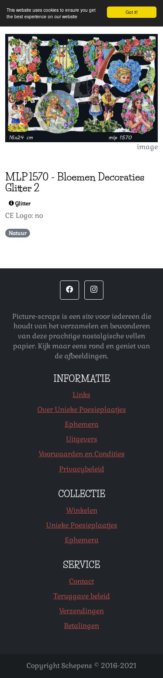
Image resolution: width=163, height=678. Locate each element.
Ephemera (82, 424)
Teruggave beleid (81, 596)
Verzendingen (81, 610)
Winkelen (81, 510)
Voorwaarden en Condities (82, 453)
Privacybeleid (81, 469)
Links (81, 394)
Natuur (18, 233)
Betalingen (81, 625)
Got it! (132, 12)
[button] (69, 290)
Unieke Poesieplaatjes (81, 525)
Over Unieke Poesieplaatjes (81, 409)
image (147, 146)
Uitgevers (81, 439)
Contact (81, 581)
